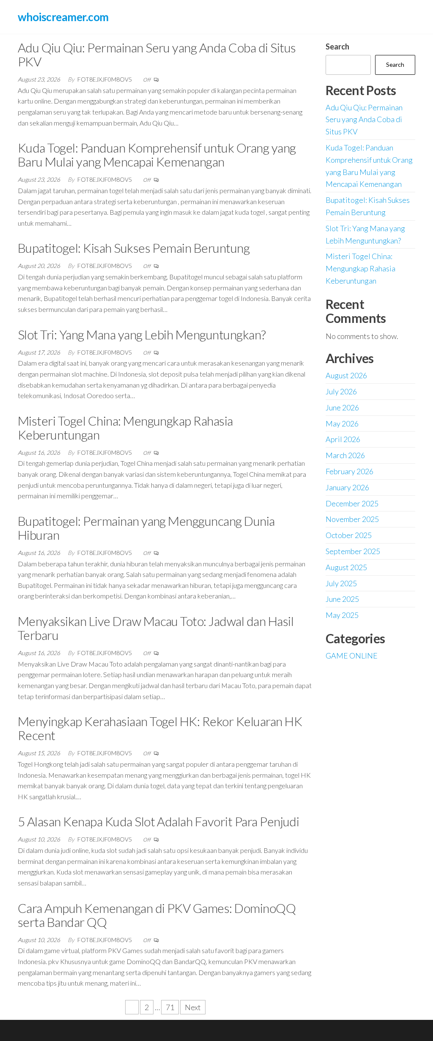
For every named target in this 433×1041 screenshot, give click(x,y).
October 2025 (349, 535)
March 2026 (345, 455)
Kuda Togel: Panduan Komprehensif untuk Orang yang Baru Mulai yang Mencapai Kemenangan (157, 154)
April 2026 (343, 439)
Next (193, 1007)
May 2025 (342, 615)
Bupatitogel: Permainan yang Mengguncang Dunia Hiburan (146, 527)
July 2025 (341, 583)
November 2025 (352, 519)
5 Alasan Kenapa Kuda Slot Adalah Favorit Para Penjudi (158, 821)
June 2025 (342, 599)
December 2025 (352, 503)
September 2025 (353, 551)
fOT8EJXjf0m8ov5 (105, 79)
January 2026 (347, 487)
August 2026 (346, 375)
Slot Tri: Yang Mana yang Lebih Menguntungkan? (142, 334)
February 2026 (349, 471)
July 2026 (341, 391)
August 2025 (346, 567)
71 (170, 1007)
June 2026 (342, 407)
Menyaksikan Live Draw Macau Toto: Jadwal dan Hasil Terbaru (155, 627)
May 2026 (342, 423)
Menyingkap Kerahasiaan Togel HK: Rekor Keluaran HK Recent (160, 728)
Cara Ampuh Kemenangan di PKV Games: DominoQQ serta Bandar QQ (157, 914)
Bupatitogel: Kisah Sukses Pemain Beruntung (133, 247)
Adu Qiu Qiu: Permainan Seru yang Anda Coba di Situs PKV (157, 54)
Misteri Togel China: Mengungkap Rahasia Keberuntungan (125, 427)
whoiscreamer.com (63, 17)
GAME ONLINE (352, 655)
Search (337, 46)
